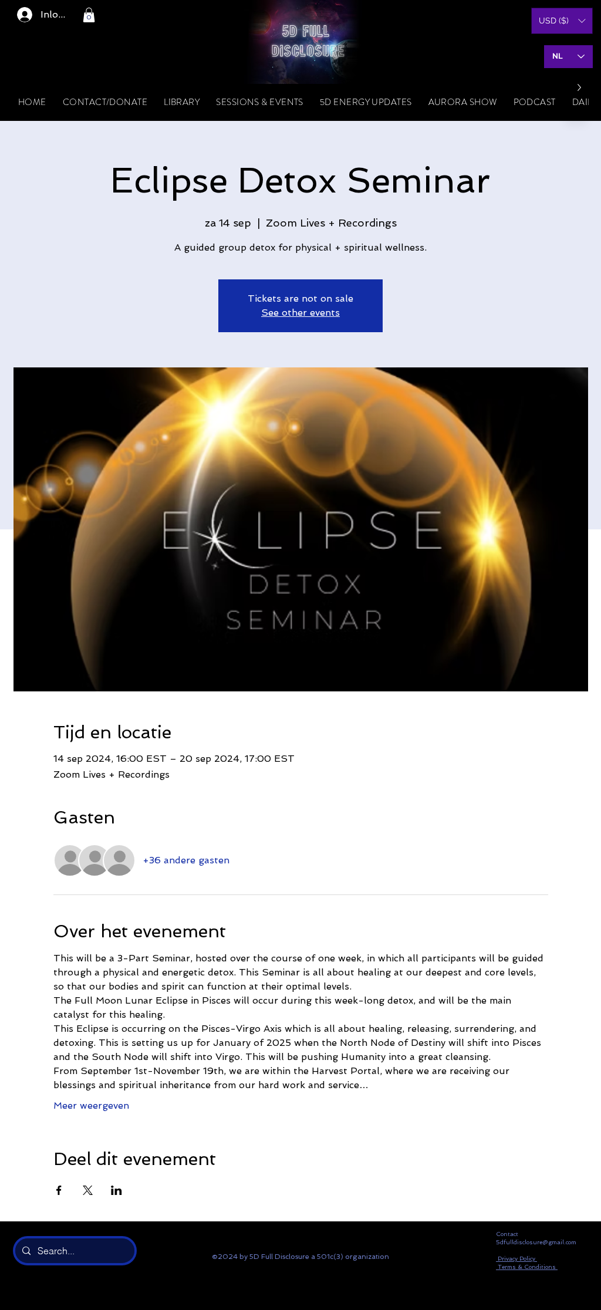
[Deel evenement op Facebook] (59, 1190)
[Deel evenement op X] (87, 1190)
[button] (89, 15)
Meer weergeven (91, 1105)
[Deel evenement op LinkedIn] (116, 1190)
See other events (300, 312)
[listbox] (562, 21)
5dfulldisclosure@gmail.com (536, 1242)
